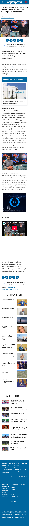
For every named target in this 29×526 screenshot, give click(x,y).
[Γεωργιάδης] (22, 302)
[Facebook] (7, 40)
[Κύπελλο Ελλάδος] (5, 402)
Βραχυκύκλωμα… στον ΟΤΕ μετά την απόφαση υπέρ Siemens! (14, 102)
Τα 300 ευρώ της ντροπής (8, 308)
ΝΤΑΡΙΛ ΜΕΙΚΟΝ (12, 287)
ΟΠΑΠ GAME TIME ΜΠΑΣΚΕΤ (10, 289)
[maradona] (5, 427)
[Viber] (14, 40)
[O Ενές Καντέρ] (5, 449)
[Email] (21, 40)
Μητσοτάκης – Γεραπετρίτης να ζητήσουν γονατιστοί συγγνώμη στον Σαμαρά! (8, 346)
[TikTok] (24, 476)
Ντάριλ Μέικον (10, 67)
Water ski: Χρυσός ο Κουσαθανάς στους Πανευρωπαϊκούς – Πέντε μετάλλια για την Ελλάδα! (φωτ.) (19, 436)
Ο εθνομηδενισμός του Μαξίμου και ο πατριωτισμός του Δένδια (9, 381)
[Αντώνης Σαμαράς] (22, 347)
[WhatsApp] (18, 40)
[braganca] (5, 443)
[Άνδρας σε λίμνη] (22, 320)
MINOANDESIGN (17, 522)
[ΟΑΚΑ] (5, 415)
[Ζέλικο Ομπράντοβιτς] (5, 421)
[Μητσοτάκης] (22, 356)
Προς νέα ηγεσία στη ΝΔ (7, 317)
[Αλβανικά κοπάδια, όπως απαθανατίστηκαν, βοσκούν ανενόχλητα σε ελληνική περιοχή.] (22, 374)
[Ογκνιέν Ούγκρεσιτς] (5, 409)
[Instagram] (22, 476)
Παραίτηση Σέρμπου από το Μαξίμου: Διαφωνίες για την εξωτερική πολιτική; (8, 364)
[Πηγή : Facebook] (22, 329)
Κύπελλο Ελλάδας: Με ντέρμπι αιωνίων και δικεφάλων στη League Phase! (18, 402)
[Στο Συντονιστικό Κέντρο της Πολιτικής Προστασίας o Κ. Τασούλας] (22, 311)
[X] (11, 40)
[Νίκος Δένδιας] (22, 383)
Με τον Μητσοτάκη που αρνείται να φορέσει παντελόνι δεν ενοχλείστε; (8, 355)
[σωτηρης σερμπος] (22, 365)
